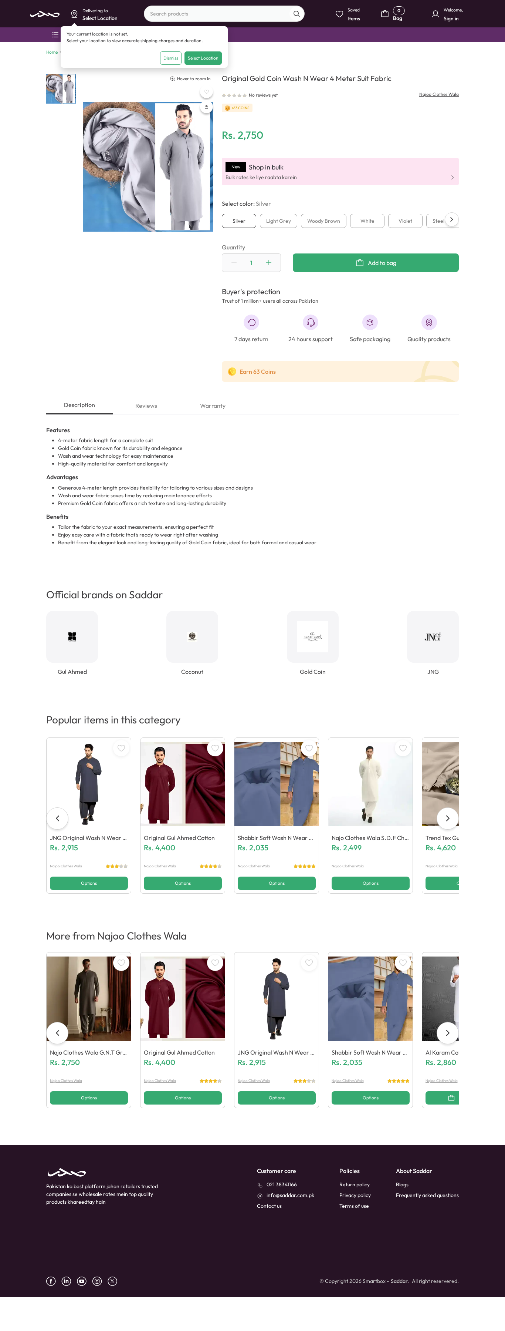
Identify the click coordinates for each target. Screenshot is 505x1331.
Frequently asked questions (427, 1195)
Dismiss (170, 58)
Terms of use (354, 1206)
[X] (115, 1281)
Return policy (354, 1184)
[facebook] (53, 1281)
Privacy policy (355, 1195)
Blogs (402, 1184)
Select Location (203, 58)
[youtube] (84, 1281)
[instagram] (100, 1281)
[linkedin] (69, 1281)
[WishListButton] (206, 91)
